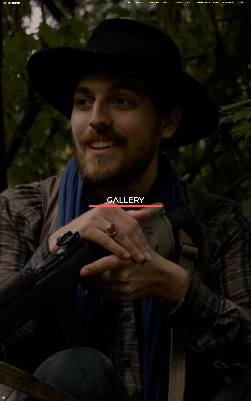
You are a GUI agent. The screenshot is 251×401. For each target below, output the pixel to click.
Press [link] (188, 3)
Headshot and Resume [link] (201, 3)
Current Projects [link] (153, 3)
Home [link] (129, 3)
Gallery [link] (240, 3)
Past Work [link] (166, 3)
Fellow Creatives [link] (228, 3)
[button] (248, 2)
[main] (125, 200)
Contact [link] (216, 3)
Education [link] (179, 3)
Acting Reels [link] (139, 3)
